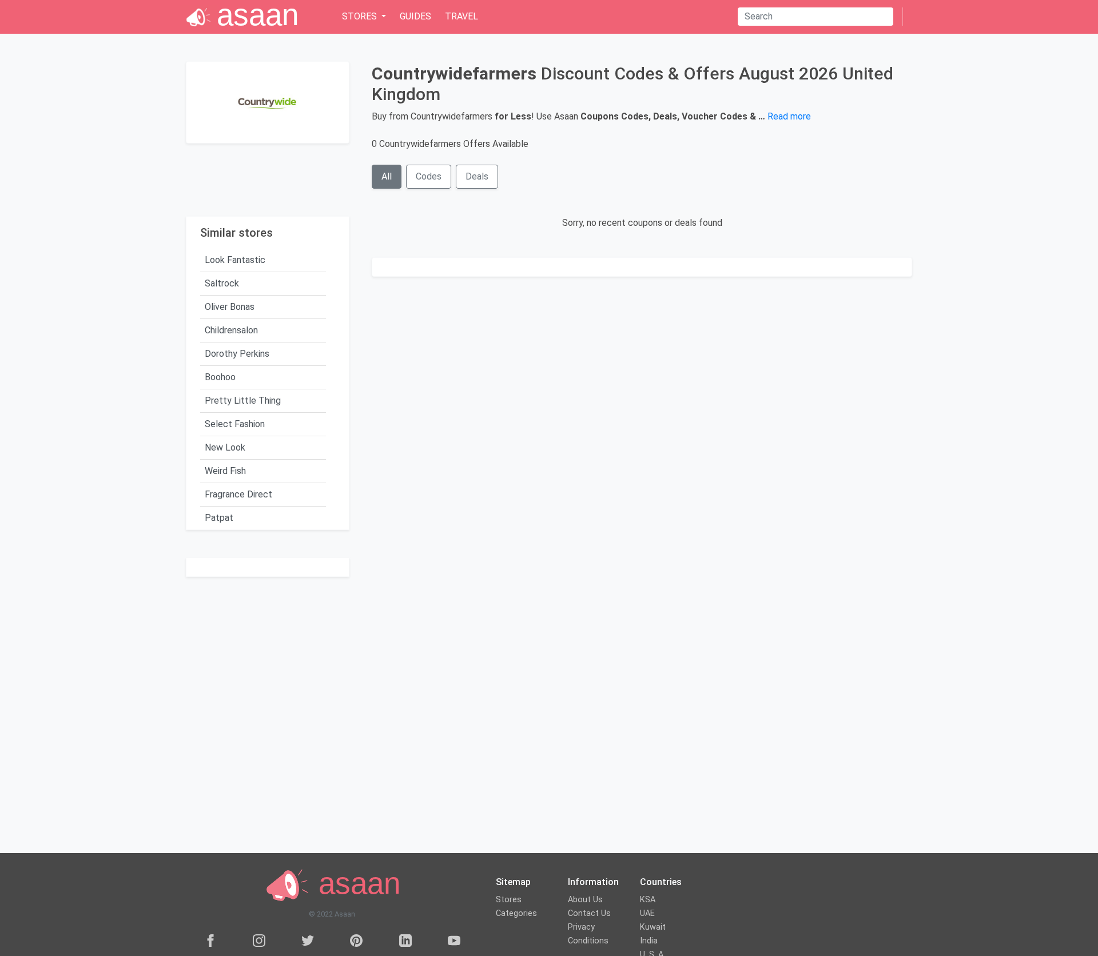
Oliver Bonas (229, 306)
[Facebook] (210, 940)
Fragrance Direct (238, 494)
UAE (647, 913)
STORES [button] (360, 16)
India (649, 941)
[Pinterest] (356, 940)
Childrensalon (231, 330)
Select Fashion (235, 424)
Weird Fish (225, 470)
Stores (509, 900)
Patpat (219, 517)
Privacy (581, 927)
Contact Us (589, 913)
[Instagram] (259, 940)
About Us (585, 900)
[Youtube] (454, 940)
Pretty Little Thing (243, 400)
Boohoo (220, 377)
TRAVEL (461, 16)
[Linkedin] (405, 940)
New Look (225, 447)
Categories (516, 913)
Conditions (588, 941)
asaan (355, 883)
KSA (647, 900)
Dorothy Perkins (237, 353)
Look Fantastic (235, 259)
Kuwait (653, 927)
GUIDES (415, 16)
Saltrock (222, 283)
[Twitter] (307, 940)
